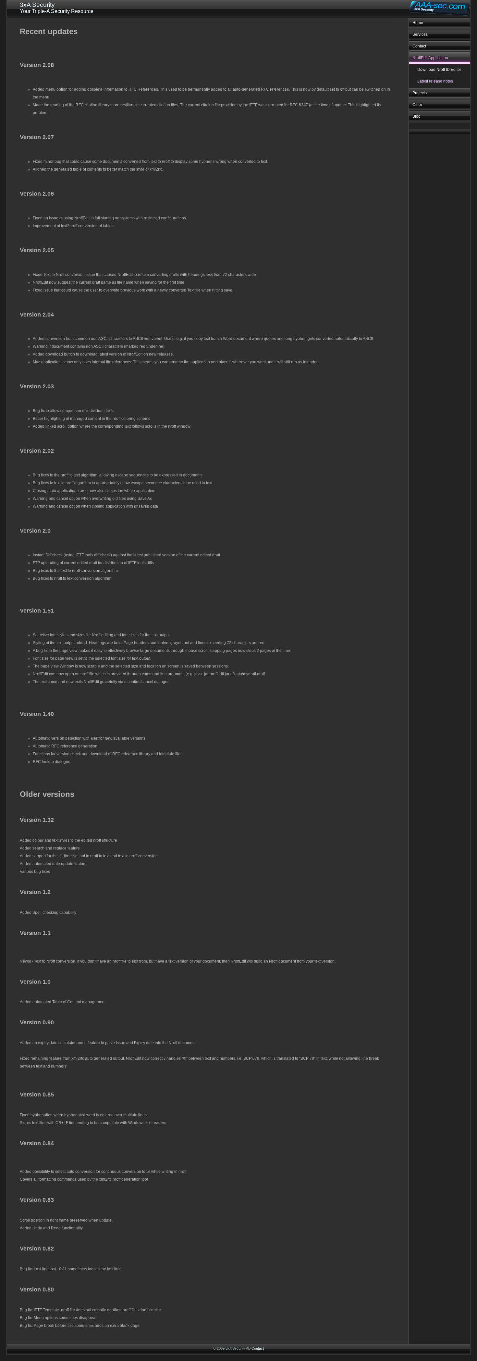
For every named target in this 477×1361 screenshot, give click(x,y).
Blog (416, 116)
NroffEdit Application (430, 58)
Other (417, 104)
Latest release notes (435, 81)
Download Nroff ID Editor (439, 69)
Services (420, 34)
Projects (419, 93)
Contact (419, 46)
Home (417, 22)
